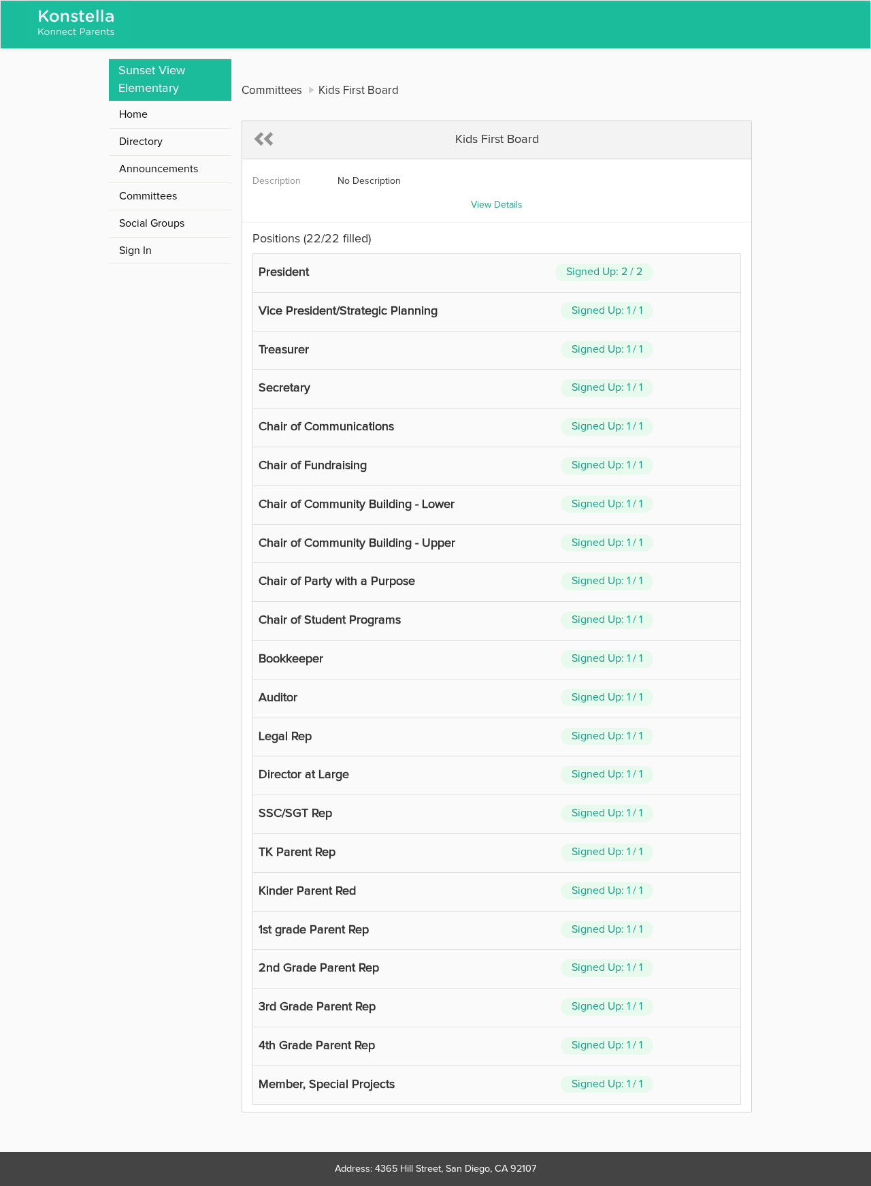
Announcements (158, 168)
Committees (148, 196)
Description (276, 181)
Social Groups (151, 223)
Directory (141, 141)
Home (133, 114)
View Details (497, 205)
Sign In (135, 250)
